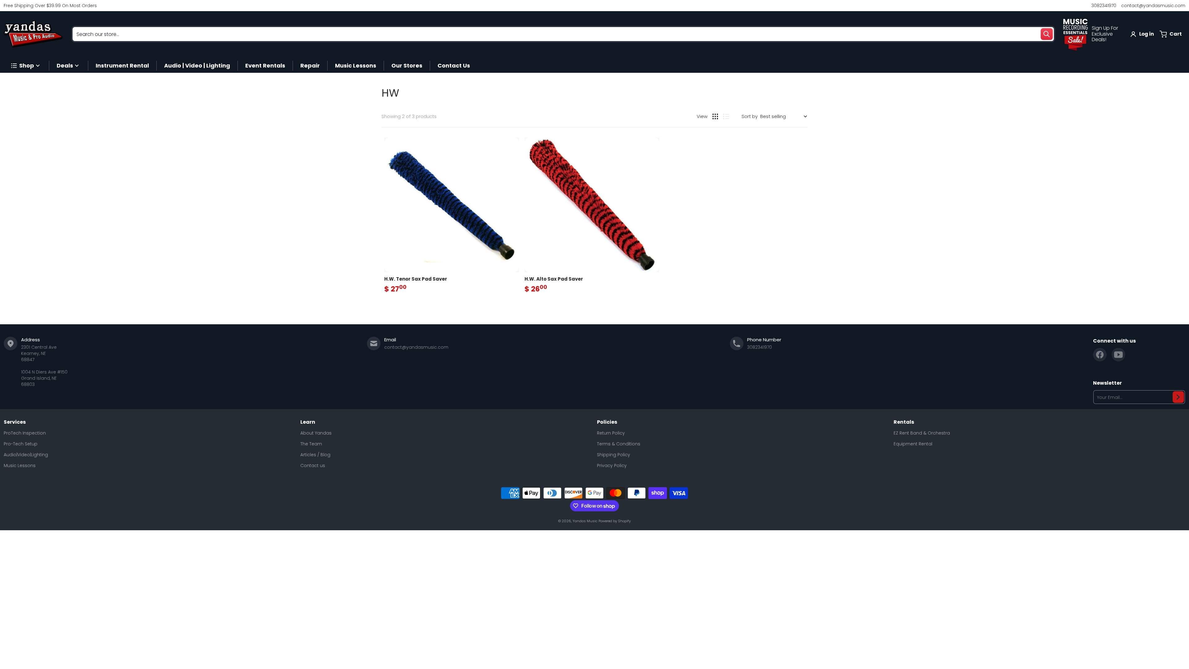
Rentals (904, 422)
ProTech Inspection (25, 433)
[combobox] (563, 34)
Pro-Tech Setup (20, 444)
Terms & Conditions (618, 444)
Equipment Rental (913, 444)
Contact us (312, 465)
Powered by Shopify (615, 520)
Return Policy (611, 433)
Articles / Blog (315, 455)
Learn (307, 422)
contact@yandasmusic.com (1153, 5)
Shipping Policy (613, 455)
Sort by (750, 116)
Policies (607, 422)
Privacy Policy (612, 465)
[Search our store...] (1046, 34)
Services (15, 422)
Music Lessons (20, 465)
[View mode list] (726, 116)
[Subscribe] (1178, 397)
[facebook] (1100, 354)
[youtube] (1118, 354)
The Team (311, 444)
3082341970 (1103, 5)
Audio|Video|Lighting (26, 455)
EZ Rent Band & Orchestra (922, 433)
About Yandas (316, 433)
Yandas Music (585, 520)
